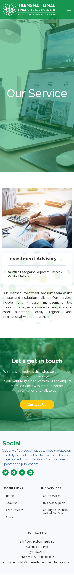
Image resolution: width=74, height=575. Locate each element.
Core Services (14, 510)
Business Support (54, 503)
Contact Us (37, 404)
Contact (11, 517)
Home (10, 495)
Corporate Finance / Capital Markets (55, 511)
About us (11, 503)
